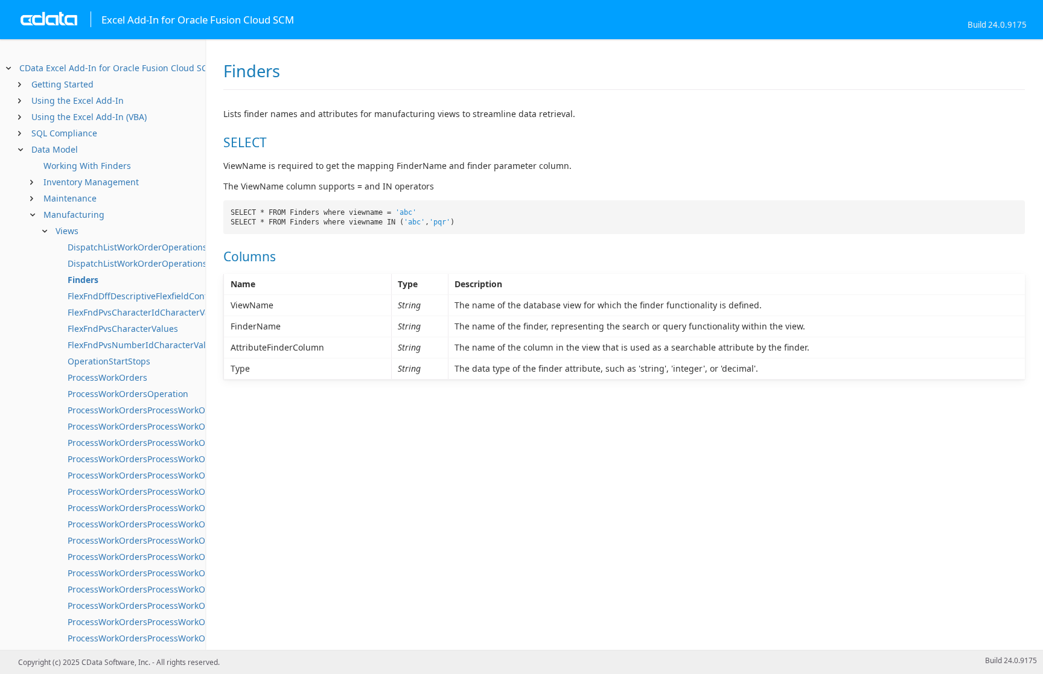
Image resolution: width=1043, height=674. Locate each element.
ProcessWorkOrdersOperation (128, 393)
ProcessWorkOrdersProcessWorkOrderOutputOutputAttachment (198, 540)
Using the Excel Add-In (77, 100)
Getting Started (62, 84)
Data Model (54, 149)
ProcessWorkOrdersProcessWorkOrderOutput (160, 524)
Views (67, 231)
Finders (83, 279)
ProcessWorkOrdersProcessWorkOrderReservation (169, 573)
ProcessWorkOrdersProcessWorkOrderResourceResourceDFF (190, 622)
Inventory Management (91, 182)
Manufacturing (73, 214)
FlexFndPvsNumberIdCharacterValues (144, 345)
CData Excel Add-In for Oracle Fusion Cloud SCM (117, 68)
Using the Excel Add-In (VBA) (89, 116)
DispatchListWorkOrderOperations (137, 247)
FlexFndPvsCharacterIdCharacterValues (147, 312)
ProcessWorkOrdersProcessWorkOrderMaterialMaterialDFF (186, 475)
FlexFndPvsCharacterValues (123, 328)
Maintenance (70, 198)
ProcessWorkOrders (107, 377)
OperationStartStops (109, 361)
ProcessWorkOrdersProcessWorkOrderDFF (152, 426)
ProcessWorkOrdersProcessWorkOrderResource (164, 589)
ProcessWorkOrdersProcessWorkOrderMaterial (162, 442)
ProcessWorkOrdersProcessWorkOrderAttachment (169, 410)
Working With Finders (87, 165)
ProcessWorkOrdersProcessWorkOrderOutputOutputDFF (181, 556)
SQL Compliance (64, 133)
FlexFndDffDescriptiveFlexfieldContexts (146, 296)
